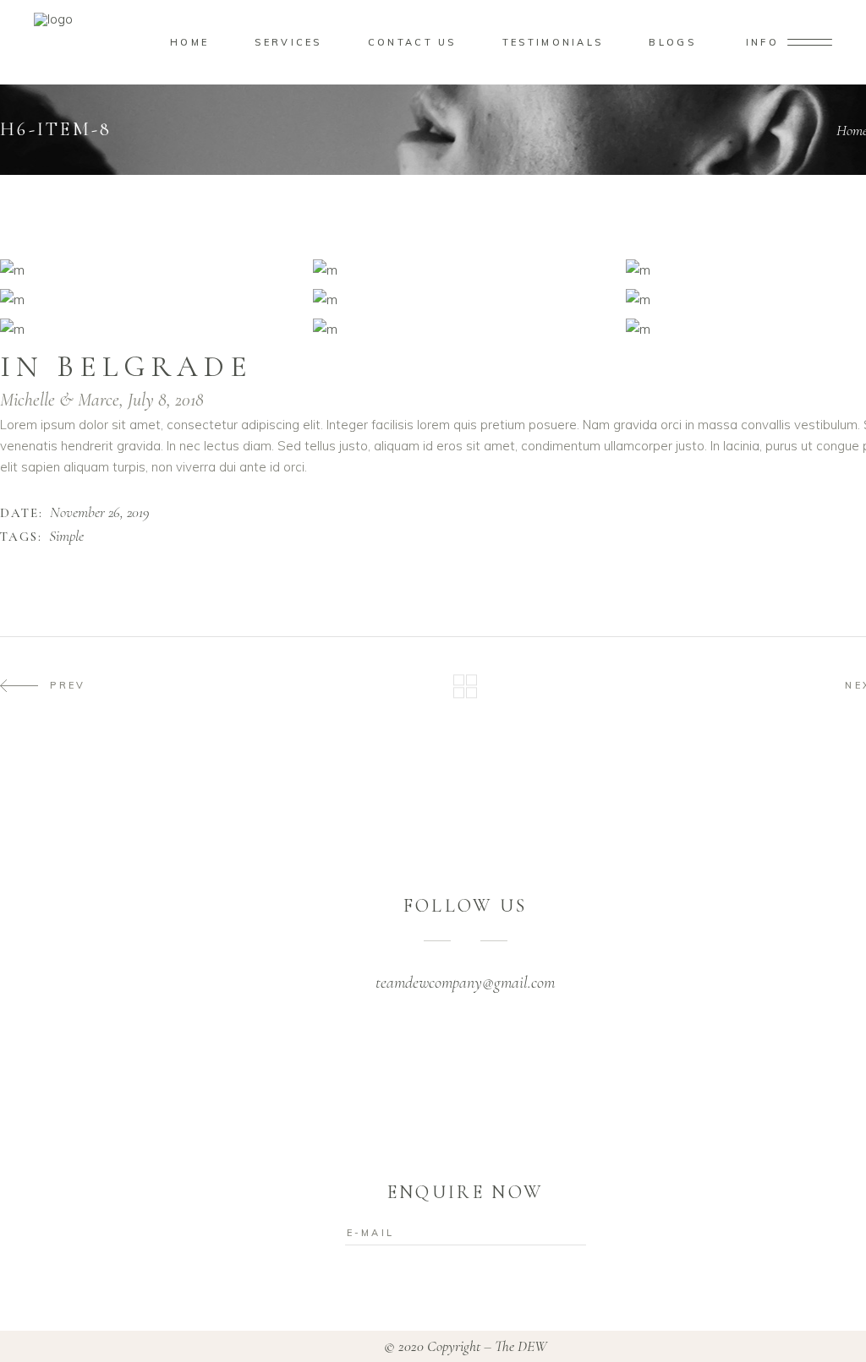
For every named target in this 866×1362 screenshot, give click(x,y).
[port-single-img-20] (152, 329)
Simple (66, 536)
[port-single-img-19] (152, 299)
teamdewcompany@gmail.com (465, 982)
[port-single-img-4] (465, 299)
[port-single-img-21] (465, 329)
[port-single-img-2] (465, 270)
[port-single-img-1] (152, 270)
